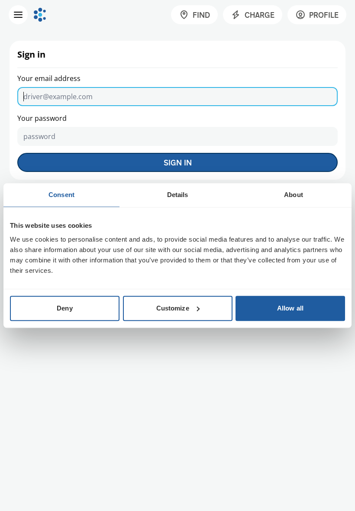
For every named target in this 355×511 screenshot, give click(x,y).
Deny (64, 308)
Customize (172, 308)
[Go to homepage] (40, 15)
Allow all (290, 308)
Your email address (49, 78)
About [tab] (293, 194)
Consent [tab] (61, 194)
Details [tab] (177, 194)
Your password (42, 118)
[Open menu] (18, 14)
